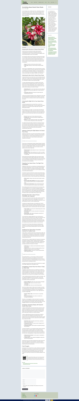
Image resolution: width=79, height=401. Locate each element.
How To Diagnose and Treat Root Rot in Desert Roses (30, 363)
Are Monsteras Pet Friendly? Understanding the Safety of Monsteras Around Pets (52, 52)
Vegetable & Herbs (41, 2)
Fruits (48, 2)
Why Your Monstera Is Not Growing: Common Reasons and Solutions (52, 41)
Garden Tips (35, 2)
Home (32, 2)
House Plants (52, 2)
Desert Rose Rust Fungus (26, 364)
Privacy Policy (24, 396)
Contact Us (24, 395)
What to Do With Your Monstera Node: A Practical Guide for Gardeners (52, 38)
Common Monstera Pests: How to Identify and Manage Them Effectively (52, 49)
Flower (46, 2)
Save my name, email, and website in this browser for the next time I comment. (33, 386)
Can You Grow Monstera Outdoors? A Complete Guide (51, 45)
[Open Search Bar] (56, 2)
